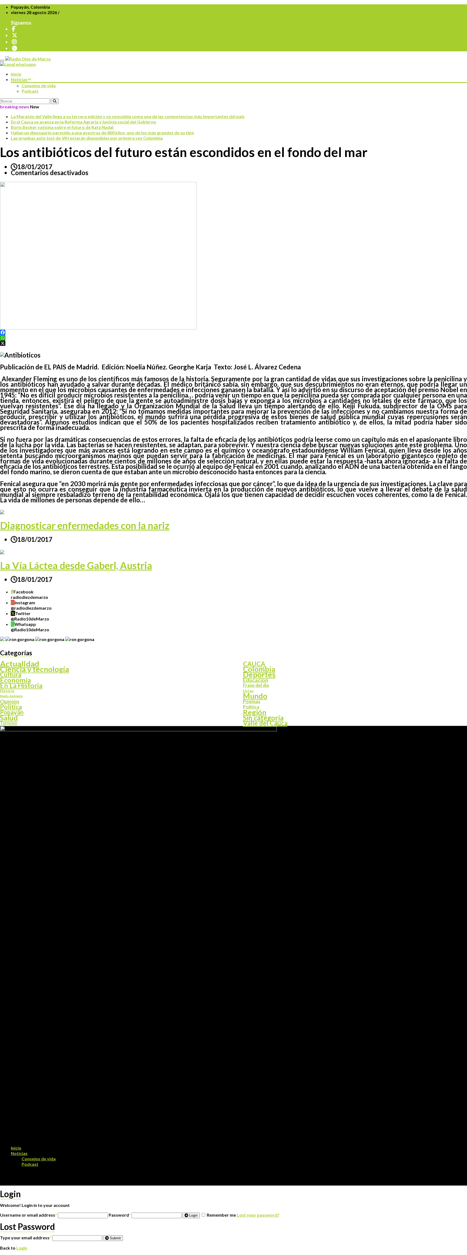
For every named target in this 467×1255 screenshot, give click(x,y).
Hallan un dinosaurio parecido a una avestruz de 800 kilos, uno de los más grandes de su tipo (102, 132)
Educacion (255, 680)
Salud (9, 717)
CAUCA (254, 663)
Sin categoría (263, 717)
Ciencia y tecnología (34, 669)
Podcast (30, 91)
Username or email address (28, 1214)
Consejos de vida (39, 85)
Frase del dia (256, 685)
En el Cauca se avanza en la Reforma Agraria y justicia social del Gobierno (83, 121)
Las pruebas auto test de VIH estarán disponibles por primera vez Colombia (87, 138)
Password (120, 1214)
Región (254, 712)
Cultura (10, 674)
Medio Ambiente (11, 696)
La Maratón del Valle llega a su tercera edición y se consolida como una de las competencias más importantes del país (128, 116)
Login (193, 1215)
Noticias (19, 79)
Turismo (8, 723)
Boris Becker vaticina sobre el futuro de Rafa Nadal (62, 127)
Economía (15, 680)
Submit (115, 1238)
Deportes (259, 674)
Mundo (255, 696)
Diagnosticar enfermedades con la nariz (84, 525)
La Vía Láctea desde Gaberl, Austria (76, 565)
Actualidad (19, 663)
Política (251, 707)
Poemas (251, 701)
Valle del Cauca (265, 723)
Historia (7, 691)
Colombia (259, 669)
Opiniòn (9, 701)
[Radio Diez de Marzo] (28, 58)
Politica (11, 707)
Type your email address (25, 1237)
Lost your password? (258, 1214)
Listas (248, 690)
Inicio (16, 73)
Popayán (12, 712)
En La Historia (21, 685)
